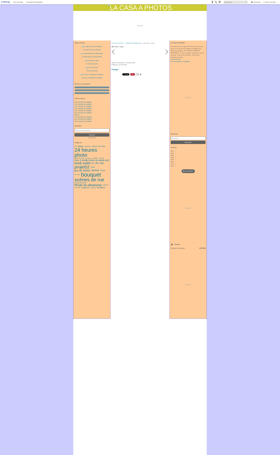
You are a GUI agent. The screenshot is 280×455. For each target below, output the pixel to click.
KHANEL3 (101, 188)
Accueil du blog (175, 59)
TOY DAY (77, 187)
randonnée (87, 146)
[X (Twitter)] (216, 2)
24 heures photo (85, 153)
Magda (103, 170)
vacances (88, 158)
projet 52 (85, 188)
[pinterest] (219, 2)
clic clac (99, 163)
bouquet (91, 174)
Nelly (80, 146)
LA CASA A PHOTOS (118, 43)
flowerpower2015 (80, 183)
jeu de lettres (82, 170)
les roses (101, 146)
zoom (93, 167)
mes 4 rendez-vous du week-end (91, 160)
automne (101, 158)
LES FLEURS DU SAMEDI (83, 102)
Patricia (94, 146)
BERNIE (95, 170)
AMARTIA (105, 185)
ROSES (95, 158)
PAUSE (76, 115)
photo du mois (79, 158)
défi (75, 146)
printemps (93, 187)
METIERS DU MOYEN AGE (133, 43)
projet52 (81, 167)
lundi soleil (82, 163)
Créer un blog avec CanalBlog (180, 61)
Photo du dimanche (88, 185)
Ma (92, 163)
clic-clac (77, 174)
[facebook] (212, 2)
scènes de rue (89, 179)
